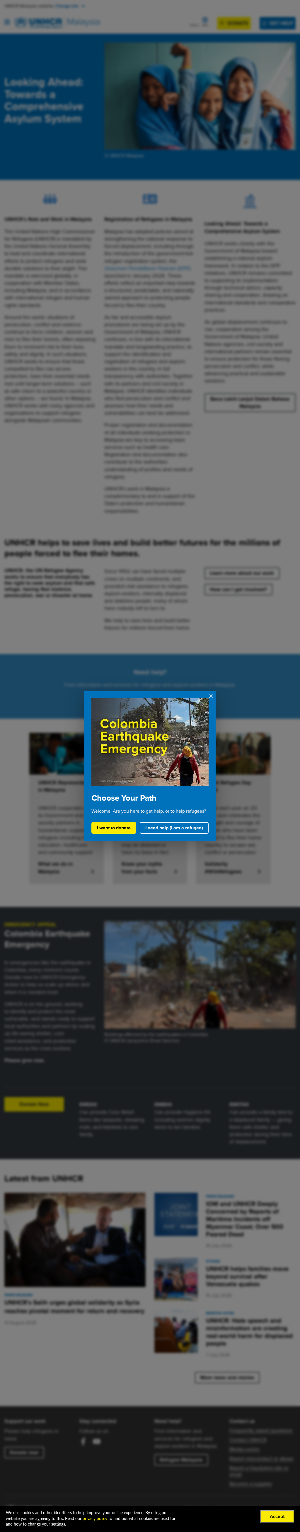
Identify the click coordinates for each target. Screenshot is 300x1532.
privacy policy (95, 1519)
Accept (277, 1516)
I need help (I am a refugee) (174, 827)
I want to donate (114, 827)
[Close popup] (210, 699)
